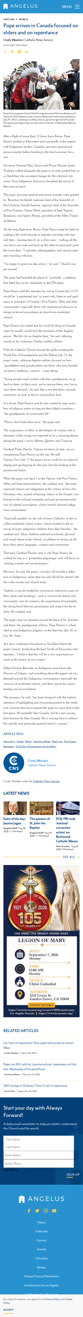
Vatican (9, 19)
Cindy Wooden (13, 40)
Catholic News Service (39, 40)
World (23, 19)
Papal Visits (57, 741)
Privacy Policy (52, 1299)
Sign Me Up (10, 1170)
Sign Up (73, 1174)
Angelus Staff (10, 828)
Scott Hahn (9, 1091)
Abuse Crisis (9, 741)
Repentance (8, 746)
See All (69, 857)
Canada (20, 741)
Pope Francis (70, 741)
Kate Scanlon (63, 846)
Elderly (28, 741)
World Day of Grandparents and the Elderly (36, 746)
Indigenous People (41, 741)
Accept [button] (8, 1309)
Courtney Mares (12, 1074)
